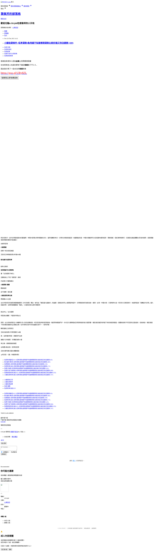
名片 (5, 35)
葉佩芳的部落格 (11, 13)
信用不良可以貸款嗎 (10, 53)
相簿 (5, 31)
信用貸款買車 (8, 56)
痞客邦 (12, 432)
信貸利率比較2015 (10, 388)
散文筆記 (14, 437)
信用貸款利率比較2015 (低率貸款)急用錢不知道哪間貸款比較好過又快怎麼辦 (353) (30, 372)
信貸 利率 (7, 47)
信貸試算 (7, 51)
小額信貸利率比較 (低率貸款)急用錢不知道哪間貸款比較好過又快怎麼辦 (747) (28, 375)
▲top (2, 440)
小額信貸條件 (8, 382)
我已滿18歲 (4, 549)
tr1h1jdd (3, 421)
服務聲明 (94, 528)
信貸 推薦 (7, 386)
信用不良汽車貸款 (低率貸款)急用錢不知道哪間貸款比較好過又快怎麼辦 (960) (28, 370)
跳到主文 (3, 19)
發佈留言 (3, 454)
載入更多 (3, 443)
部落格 (6, 33)
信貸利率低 (7, 49)
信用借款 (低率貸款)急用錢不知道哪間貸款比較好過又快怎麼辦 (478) (25, 364)
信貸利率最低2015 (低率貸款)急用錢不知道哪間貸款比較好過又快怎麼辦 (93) (28, 360)
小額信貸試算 (8, 384)
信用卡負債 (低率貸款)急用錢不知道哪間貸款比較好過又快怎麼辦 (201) (26, 368)
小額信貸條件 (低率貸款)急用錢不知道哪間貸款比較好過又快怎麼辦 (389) (38, 43)
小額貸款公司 (8, 380)
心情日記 (15, 27)
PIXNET (64, 528)
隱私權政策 (87, 528)
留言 (16, 432)
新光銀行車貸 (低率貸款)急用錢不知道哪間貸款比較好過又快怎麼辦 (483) (27, 362)
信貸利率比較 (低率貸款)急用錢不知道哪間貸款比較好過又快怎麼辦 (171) (27, 366)
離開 (10, 549)
